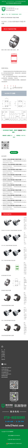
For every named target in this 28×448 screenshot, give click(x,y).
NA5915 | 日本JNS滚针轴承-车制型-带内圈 (12, 200)
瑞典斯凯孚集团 (4, 375)
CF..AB (25, 217)
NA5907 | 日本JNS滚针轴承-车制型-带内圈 (12, 185)
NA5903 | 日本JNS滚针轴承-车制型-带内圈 (12, 174)
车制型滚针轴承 (14, 14)
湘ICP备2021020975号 (15, 439)
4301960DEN (17, 435)
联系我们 (3, 356)
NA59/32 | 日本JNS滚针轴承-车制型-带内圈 (12, 169)
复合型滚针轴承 (25, 297)
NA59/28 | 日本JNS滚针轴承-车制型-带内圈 (12, 164)
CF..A (25, 247)
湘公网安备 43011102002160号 (15, 443)
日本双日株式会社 (4, 369)
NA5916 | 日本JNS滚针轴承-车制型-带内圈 (12, 205)
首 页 (3, 349)
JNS (9, 14)
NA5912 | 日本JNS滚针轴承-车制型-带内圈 (12, 190)
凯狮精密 (20, 130)
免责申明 (3, 359)
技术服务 (3, 354)
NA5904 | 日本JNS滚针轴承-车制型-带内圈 (12, 159)
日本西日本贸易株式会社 (6, 374)
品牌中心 (3, 351)
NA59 (20, 14)
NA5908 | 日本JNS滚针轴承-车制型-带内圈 (12, 179)
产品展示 (3, 353)
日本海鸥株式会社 (4, 372)
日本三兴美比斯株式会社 (6, 370)
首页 (4, 14)
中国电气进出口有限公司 (6, 367)
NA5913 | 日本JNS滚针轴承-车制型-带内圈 (12, 195)
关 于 (3, 357)
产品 (7, 14)
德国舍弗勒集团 (4, 377)
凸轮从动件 (25, 221)
